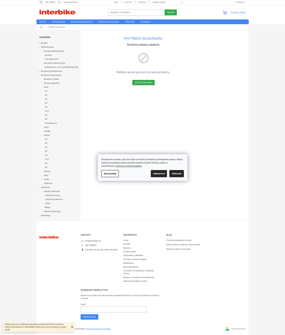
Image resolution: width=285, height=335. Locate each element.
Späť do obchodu (143, 82)
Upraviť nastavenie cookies (98, 328)
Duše (46, 87)
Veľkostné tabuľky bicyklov (135, 281)
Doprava (142, 2)
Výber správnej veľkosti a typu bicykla (183, 244)
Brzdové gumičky (52, 83)
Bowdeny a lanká (51, 79)
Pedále (47, 131)
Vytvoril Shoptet (238, 328)
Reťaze (47, 171)
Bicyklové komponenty (51, 75)
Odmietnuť (159, 173)
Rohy (46, 175)
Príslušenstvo (51, 123)
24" (46, 103)
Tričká (47, 203)
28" (46, 115)
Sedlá (46, 179)
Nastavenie (110, 173)
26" (46, 107)
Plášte (47, 135)
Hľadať (170, 12)
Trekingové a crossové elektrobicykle (61, 67)
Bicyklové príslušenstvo (51, 71)
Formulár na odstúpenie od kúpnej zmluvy (138, 272)
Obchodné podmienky (133, 255)
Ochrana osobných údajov (134, 259)
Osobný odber (158, 2)
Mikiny (47, 207)
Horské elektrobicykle (54, 51)
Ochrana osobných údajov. (129, 166)
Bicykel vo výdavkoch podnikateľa (138, 277)
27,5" (47, 111)
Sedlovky (48, 183)
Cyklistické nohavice (54, 199)
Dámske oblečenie (52, 211)
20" (46, 99)
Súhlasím (177, 173)
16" (46, 95)
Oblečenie (45, 187)
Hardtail (48, 55)
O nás (115, 2)
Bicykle (44, 43)
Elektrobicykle (47, 47)
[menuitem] (43, 21)
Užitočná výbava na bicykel (178, 249)
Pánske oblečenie (52, 191)
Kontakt (128, 2)
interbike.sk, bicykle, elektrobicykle (101, 249)
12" (46, 91)
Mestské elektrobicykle (54, 63)
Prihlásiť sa (89, 317)
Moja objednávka (130, 266)
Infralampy (45, 215)
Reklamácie (128, 263)
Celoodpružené (52, 59)
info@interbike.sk (93, 240)
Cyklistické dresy (52, 195)
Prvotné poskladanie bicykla (178, 240)
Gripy (46, 127)
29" (46, 119)
